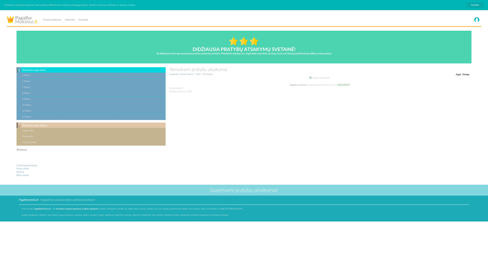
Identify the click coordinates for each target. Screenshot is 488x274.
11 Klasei (26, 111)
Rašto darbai (23, 175)
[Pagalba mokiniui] (22, 19)
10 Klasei (26, 105)
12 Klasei (26, 117)
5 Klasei (26, 75)
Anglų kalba (28, 131)
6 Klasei (26, 81)
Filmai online (23, 169)
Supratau (475, 5)
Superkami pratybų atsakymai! (244, 190)
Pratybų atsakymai (52, 20)
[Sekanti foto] (466, 74)
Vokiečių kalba (29, 142)
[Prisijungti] (476, 20)
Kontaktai (83, 20)
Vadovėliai (70, 20)
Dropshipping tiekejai (27, 165)
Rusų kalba (27, 136)
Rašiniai (20, 172)
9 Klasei (26, 99)
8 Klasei (26, 93)
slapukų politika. (128, 5)
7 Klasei (26, 87)
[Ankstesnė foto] (458, 74)
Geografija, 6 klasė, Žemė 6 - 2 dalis (185, 74)
